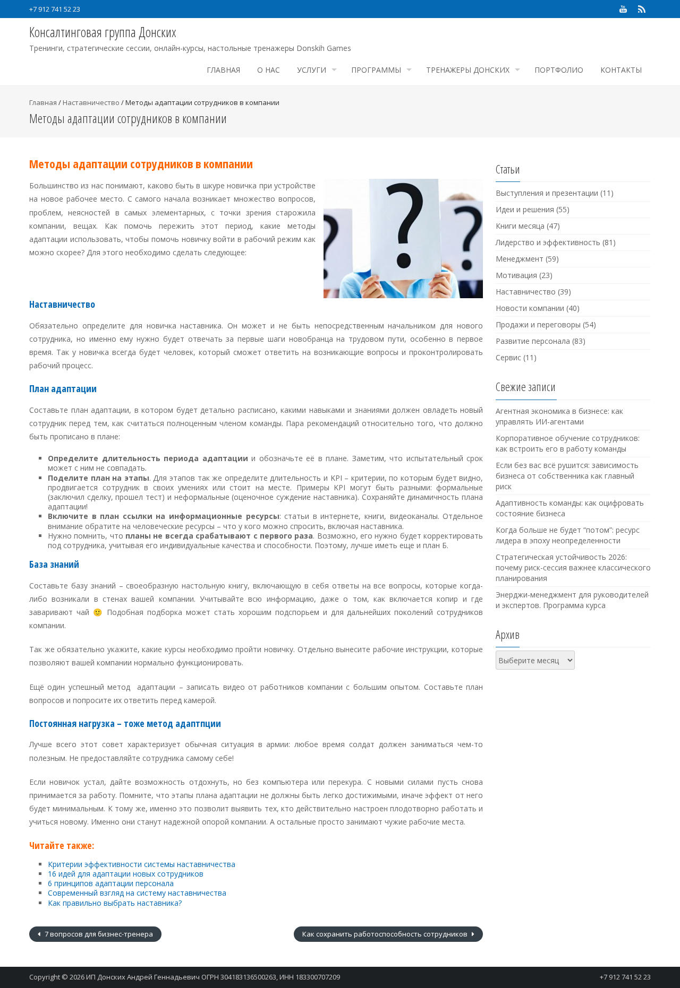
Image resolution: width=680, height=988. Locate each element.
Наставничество (91, 102)
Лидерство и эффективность (548, 242)
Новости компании (530, 308)
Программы (376, 70)
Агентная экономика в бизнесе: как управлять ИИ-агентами (559, 416)
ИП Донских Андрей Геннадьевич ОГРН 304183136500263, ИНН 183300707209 (213, 977)
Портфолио (558, 70)
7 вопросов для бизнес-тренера (98, 934)
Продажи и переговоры (538, 324)
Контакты (621, 70)
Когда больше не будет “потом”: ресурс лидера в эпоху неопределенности (568, 535)
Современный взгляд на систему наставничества (137, 893)
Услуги (311, 70)
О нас (268, 70)
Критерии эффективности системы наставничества (141, 864)
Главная (223, 70)
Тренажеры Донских (467, 70)
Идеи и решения (525, 209)
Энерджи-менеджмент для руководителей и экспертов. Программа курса (572, 600)
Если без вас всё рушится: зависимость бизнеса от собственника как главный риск (567, 475)
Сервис (508, 357)
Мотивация (516, 275)
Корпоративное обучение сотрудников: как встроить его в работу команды (568, 443)
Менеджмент (519, 259)
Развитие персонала (533, 341)
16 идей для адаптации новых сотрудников (125, 874)
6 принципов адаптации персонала (111, 883)
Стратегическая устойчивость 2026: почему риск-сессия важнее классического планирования (573, 567)
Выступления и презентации (547, 193)
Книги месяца (520, 226)
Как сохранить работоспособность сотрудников (385, 934)
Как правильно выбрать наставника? (115, 903)
